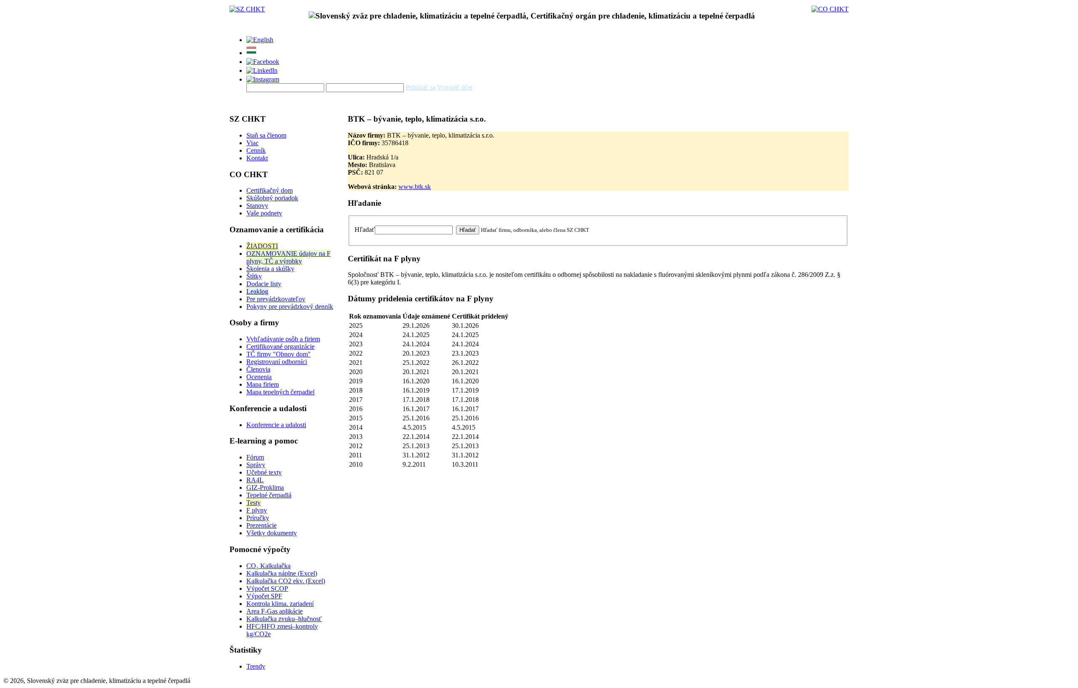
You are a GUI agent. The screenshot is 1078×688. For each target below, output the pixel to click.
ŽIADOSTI (262, 246)
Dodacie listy (263, 283)
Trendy (255, 666)
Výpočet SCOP (267, 588)
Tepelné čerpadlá (268, 495)
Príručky (257, 517)
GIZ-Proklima (265, 487)
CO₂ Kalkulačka (268, 565)
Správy (255, 464)
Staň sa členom (266, 135)
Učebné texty (264, 472)
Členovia (258, 369)
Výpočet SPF (264, 596)
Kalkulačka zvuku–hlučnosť (284, 618)
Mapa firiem (262, 384)
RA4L (255, 479)
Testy (253, 502)
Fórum (255, 457)
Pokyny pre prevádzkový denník (289, 306)
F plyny (256, 510)
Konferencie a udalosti (276, 424)
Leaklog (257, 291)
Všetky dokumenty (271, 533)
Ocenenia (259, 376)
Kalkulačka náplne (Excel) (281, 573)
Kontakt (257, 158)
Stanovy (257, 205)
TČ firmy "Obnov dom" (278, 354)
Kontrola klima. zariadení (280, 603)
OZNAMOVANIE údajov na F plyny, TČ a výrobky (288, 257)
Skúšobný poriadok (272, 198)
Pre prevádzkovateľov (275, 299)
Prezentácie (261, 525)
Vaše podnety (264, 213)
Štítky (254, 276)
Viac (252, 142)
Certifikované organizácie (280, 346)
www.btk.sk (414, 186)
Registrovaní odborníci (276, 361)
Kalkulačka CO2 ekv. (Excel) (285, 580)
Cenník (256, 150)
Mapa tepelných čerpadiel (280, 392)
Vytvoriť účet (454, 87)
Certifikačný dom (269, 190)
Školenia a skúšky (270, 268)
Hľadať (365, 229)
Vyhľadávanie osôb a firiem (283, 339)
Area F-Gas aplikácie (274, 611)
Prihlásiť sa (420, 87)
